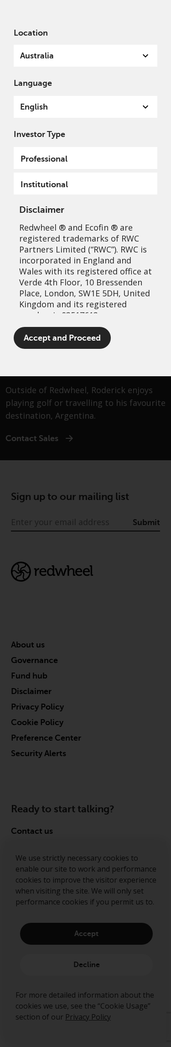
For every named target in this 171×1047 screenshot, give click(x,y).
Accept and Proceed (62, 337)
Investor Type (39, 134)
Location (31, 32)
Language (33, 83)
